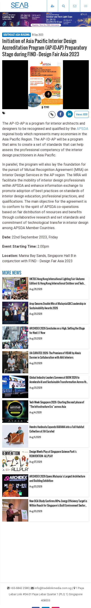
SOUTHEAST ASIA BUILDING (16, 34)
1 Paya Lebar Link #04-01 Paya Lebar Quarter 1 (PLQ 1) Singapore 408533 (46, 594)
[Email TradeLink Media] (74, 6)
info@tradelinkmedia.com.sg (53, 588)
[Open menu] (85, 6)
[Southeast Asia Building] (26, 6)
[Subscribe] (52, 6)
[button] (63, 6)
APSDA (82, 129)
